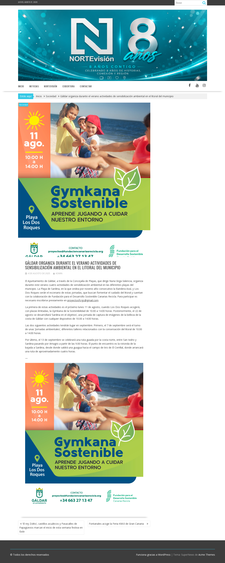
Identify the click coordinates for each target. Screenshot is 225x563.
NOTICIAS (34, 86)
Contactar (86, 86)
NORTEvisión (50, 86)
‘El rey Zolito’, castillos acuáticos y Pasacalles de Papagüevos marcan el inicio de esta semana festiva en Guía (51, 527)
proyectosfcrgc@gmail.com (82, 300)
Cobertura (68, 86)
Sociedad (23, 104)
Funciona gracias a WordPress (153, 554)
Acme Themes (206, 554)
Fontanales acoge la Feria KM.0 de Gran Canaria (117, 523)
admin (59, 273)
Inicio (21, 86)
